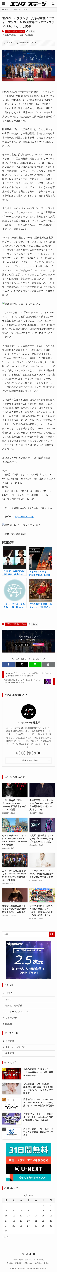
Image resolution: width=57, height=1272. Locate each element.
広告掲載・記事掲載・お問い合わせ (20, 1263)
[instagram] (29, 753)
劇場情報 (9, 1053)
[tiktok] (34, 753)
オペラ (8, 999)
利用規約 (38, 1263)
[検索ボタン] (53, 3)
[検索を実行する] (52, 934)
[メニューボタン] (3, 3)
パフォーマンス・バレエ (15, 31)
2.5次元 (9, 993)
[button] (8, 664)
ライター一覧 (39, 1260)
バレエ (32, 31)
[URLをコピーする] (48, 664)
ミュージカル (11, 1018)
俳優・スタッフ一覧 (14, 1047)
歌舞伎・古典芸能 (13, 1005)
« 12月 (5, 1237)
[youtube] (39, 753)
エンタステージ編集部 (28, 722)
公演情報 (9, 1041)
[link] (18, 753)
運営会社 (47, 1263)
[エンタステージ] (28, 3)
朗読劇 (8, 1024)
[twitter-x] (23, 753)
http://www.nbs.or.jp (24, 516)
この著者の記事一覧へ (28, 760)
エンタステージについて (22, 1260)
